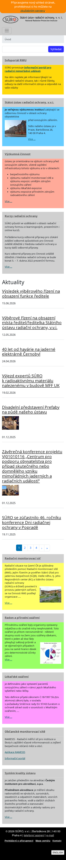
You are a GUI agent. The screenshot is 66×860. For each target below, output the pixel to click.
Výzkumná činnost (17, 154)
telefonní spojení (34, 835)
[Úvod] (33, 19)
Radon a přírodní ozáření (22, 618)
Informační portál (15, 758)
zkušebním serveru (32, 11)
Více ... (32, 139)
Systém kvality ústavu (20, 773)
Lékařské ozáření (17, 677)
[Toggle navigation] (7, 30)
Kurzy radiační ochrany (21, 216)
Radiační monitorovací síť (22, 558)
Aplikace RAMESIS (15, 752)
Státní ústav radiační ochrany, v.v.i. (29, 102)
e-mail (50, 835)
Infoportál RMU (16, 60)
